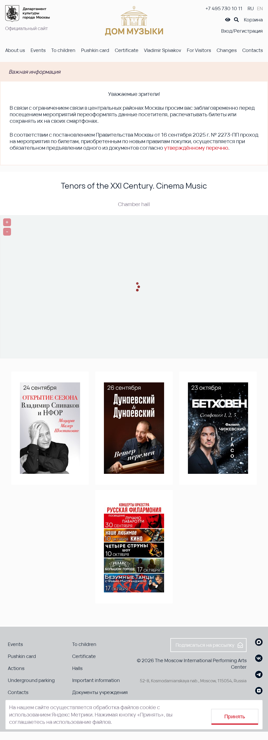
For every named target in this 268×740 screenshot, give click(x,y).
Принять (234, 716)
